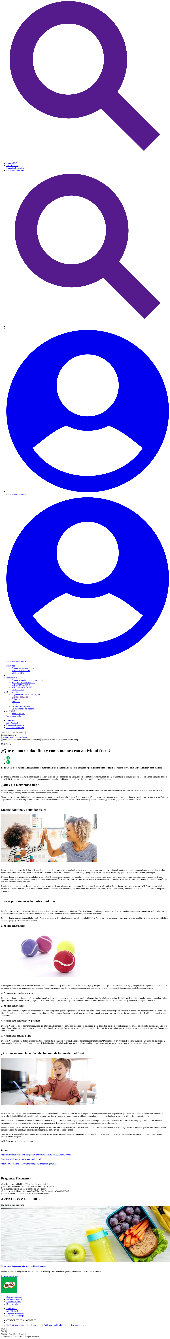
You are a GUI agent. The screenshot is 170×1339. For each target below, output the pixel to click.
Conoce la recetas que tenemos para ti (27, 680)
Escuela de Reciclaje (15, 170)
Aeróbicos (16, 701)
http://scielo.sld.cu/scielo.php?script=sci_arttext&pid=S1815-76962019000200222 (36, 1155)
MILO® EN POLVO (21, 670)
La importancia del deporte (23, 709)
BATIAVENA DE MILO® (23, 682)
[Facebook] (8, 759)
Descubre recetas (13, 1302)
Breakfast (5, 737)
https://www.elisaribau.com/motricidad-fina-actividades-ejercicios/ (29, 1164)
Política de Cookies (51, 1325)
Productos (10, 666)
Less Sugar (22, 737)
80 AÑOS (10, 711)
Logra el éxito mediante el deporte (26, 694)
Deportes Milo (12, 1304)
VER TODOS (18, 673)
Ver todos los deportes (21, 706)
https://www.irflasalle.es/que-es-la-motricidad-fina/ (22, 1159)
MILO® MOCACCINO (22, 687)
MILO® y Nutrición (15, 1299)
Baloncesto (16, 699)
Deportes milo (12, 692)
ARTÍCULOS (12, 165)
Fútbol (14, 704)
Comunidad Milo (13, 716)
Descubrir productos (14, 1297)
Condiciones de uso (34, 1325)
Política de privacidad (69, 1325)
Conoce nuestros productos (23, 668)
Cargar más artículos (9, 1276)
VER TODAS (18, 690)
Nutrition (13, 737)
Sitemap (82, 1325)
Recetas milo (11, 678)
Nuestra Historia (18, 713)
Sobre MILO (11, 163)
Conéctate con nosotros (16, 1325)
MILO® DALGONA (21, 685)
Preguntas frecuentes (15, 168)
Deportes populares (20, 697)
